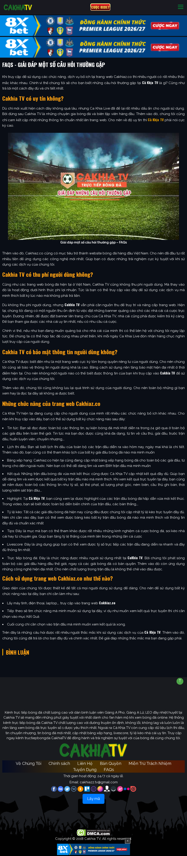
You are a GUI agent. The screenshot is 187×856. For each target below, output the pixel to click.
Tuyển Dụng (84, 769)
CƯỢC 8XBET (100, 7)
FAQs (109, 769)
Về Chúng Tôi (28, 763)
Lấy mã (93, 799)
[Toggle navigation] (180, 7)
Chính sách (59, 763)
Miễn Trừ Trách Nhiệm (150, 763)
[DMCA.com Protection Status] (94, 832)
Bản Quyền (110, 763)
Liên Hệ (85, 763)
